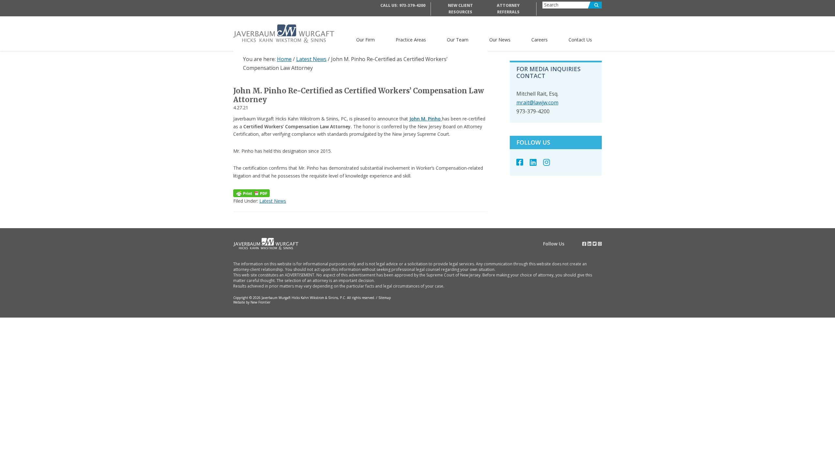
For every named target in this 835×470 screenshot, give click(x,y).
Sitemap (384, 297)
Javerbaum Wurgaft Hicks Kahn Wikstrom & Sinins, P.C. (288, 33)
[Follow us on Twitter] (595, 244)
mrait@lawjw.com (537, 102)
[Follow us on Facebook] (523, 162)
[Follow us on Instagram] (549, 162)
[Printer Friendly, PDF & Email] (251, 193)
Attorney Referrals (508, 9)
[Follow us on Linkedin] (536, 162)
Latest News (272, 201)
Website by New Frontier (251, 302)
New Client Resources (460, 9)
